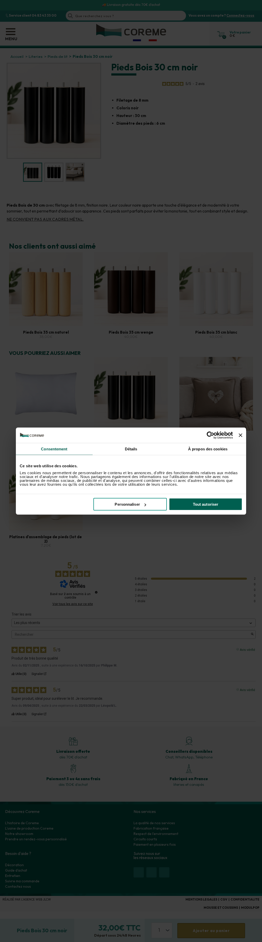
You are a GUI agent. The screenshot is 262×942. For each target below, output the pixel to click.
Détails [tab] (131, 449)
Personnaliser (127, 504)
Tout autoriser (205, 504)
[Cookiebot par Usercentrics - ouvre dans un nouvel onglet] (210, 435)
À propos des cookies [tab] (207, 449)
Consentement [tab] (54, 449)
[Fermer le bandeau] (240, 435)
